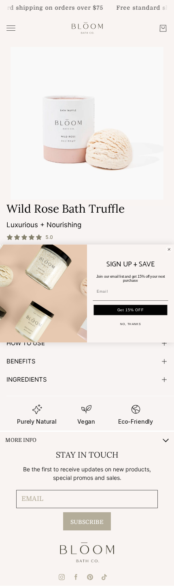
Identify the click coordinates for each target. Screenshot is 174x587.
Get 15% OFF (130, 310)
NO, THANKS (130, 324)
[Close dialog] (169, 249)
